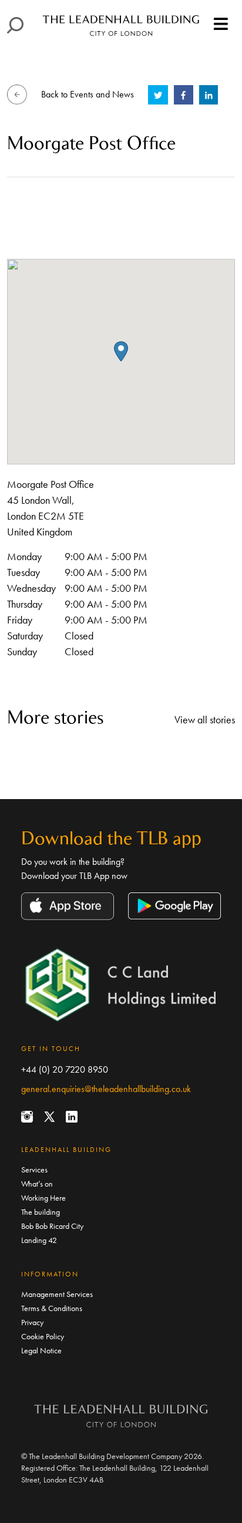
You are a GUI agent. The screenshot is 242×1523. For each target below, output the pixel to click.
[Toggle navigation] (220, 24)
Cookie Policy (42, 1336)
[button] (121, 351)
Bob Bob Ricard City (52, 1226)
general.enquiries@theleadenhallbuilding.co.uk (106, 1089)
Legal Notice (41, 1350)
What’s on (37, 1183)
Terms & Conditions (51, 1308)
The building (40, 1212)
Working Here (43, 1197)
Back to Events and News (87, 94)
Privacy (32, 1322)
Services (34, 1169)
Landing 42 (39, 1240)
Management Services (57, 1294)
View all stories (204, 719)
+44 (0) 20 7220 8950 (64, 1069)
